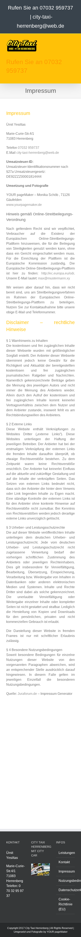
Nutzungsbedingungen (66, 880)
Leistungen (66, 853)
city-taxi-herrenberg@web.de (37, 152)
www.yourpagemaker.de (24, 204)
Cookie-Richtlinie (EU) (65, 904)
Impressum (66, 871)
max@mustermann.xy (54, 278)
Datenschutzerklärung (66, 890)
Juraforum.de (27, 693)
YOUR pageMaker (57, 931)
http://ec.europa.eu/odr (57, 273)
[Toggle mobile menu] (73, 40)
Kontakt (64, 862)
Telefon (11, 886)
